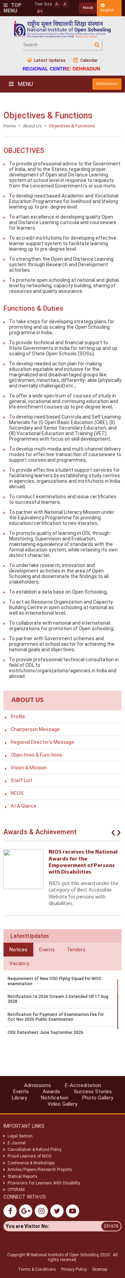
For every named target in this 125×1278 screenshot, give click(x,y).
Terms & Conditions (37, 1269)
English (107, 10)
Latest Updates (49, 60)
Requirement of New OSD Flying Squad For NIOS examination (54, 981)
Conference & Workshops (31, 1163)
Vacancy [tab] (19, 963)
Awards (51, 1091)
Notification (54, 1098)
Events (21, 1091)
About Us (32, 125)
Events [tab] (47, 950)
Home (9, 125)
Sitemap (99, 1269)
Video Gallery (62, 1104)
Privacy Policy (74, 1269)
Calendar (88, 60)
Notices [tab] (18, 950)
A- (57, 4)
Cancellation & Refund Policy (34, 1149)
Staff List (21, 780)
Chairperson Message (35, 729)
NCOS (17, 793)
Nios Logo (62, 29)
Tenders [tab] (76, 950)
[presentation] (113, 833)
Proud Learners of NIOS (29, 1156)
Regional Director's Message (42, 742)
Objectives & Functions (36, 755)
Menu (24, 84)
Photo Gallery (97, 1098)
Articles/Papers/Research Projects (40, 1169)
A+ (40, 11)
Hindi (88, 8)
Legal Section (20, 1136)
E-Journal (17, 1143)
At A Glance (23, 806)
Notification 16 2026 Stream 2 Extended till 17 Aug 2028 (58, 999)
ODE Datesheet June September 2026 (45, 1032)
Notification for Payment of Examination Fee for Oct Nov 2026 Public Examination (56, 1017)
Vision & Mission (29, 767)
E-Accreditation (83, 1085)
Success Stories (93, 1091)
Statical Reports (23, 1176)
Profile (18, 716)
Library (19, 1098)
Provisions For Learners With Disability (44, 1183)
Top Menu (12, 8)
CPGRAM (17, 1189)
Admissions (107, 83)
